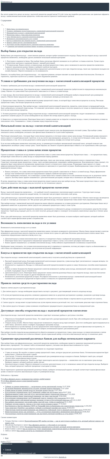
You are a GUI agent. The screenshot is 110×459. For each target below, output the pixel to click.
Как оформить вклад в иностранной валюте (22, 381)
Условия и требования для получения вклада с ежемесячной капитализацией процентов (35, 31)
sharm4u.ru (62, 457)
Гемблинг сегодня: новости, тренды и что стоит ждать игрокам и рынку (31, 404)
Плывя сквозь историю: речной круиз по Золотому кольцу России (29, 390)
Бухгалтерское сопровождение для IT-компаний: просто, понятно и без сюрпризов (35, 398)
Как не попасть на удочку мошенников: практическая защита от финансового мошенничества (57, 429)
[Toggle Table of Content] (2, 25)
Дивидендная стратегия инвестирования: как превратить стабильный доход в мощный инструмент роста (43, 410)
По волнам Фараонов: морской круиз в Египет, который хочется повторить (32, 388)
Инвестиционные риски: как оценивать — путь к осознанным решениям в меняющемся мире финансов (43, 412)
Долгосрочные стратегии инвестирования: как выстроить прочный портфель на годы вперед (39, 414)
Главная (8, 449)
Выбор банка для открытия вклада (18, 29)
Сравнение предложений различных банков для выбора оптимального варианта (33, 46)
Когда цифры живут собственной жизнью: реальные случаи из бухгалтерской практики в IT (39, 400)
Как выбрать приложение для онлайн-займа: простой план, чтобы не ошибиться (34, 402)
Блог (7, 438)
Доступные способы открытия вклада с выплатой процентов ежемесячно (30, 44)
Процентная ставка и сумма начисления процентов (23, 35)
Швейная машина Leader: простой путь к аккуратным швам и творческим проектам (36, 394)
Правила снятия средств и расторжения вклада (22, 42)
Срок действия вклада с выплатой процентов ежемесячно (25, 37)
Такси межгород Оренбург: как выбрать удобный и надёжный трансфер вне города (35, 408)
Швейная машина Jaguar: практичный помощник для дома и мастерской (31, 396)
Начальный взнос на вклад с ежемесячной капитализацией (26, 33)
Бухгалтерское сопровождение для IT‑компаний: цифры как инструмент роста (34, 392)
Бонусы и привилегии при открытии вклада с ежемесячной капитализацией (31, 40)
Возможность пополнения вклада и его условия (22, 39)
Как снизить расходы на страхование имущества (34, 431)
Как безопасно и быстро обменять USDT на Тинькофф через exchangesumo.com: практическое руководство (44, 406)
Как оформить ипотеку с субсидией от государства (47, 425)
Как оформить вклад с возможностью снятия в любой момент (27, 379)
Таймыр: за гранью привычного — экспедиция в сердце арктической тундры (33, 386)
